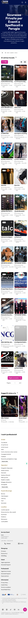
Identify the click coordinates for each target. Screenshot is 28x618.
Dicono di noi (4, 553)
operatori (12, 52)
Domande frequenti (6, 564)
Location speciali (5, 509)
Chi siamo (3, 551)
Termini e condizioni (6, 587)
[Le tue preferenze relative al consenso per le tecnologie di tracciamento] (26, 463)
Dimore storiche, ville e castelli (8, 512)
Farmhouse (4, 514)
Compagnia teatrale (6, 454)
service (16, 52)
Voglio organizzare (5, 562)
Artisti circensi (4, 447)
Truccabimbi (4, 442)
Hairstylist (3, 472)
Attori (2, 449)
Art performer (4, 444)
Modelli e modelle (5, 479)
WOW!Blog (3, 555)
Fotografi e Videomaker (7, 468)
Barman (3, 493)
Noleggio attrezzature (6, 482)
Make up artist (4, 477)
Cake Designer (4, 496)
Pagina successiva (14, 378)
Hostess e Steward (5, 475)
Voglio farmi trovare (6, 571)
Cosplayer (3, 456)
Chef (2, 500)
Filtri (5, 62)
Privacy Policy (4, 582)
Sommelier (3, 503)
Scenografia (4, 484)
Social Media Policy (5, 589)
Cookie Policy (4, 585)
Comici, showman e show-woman (9, 452)
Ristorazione (4, 519)
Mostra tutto (5, 461)
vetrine (8, 52)
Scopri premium (5, 576)
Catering (3, 498)
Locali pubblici (4, 521)
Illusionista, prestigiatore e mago (9, 459)
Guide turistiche (5, 470)
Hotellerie (3, 516)
